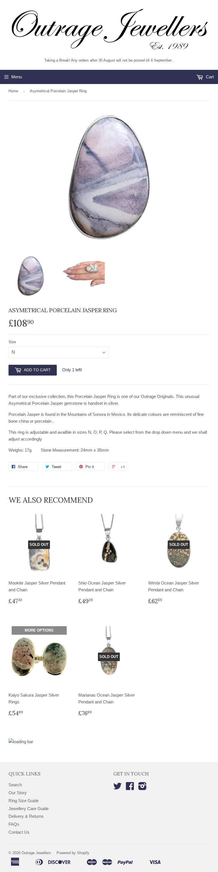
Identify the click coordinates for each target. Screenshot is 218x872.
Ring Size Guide (24, 800)
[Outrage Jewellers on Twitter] (117, 787)
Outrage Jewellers (36, 853)
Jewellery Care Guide (29, 808)
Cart (209, 76)
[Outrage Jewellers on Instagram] (142, 787)
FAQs (14, 824)
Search (15, 784)
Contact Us (19, 832)
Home (13, 91)
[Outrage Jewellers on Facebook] (130, 787)
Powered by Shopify (72, 853)
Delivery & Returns (26, 816)
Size (12, 341)
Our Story (18, 792)
